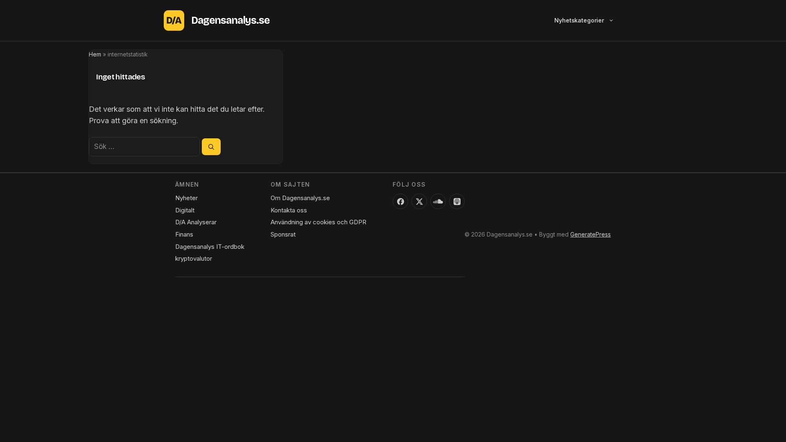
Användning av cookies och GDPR (318, 222)
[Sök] (211, 146)
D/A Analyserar (196, 222)
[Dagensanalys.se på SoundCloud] (438, 201)
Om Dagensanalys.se (300, 198)
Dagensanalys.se (230, 20)
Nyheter (186, 198)
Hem (95, 54)
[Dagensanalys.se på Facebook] (400, 201)
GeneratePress (590, 234)
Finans (184, 234)
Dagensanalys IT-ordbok (209, 246)
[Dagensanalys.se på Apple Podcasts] (457, 201)
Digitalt (184, 210)
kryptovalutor (193, 258)
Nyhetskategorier (579, 20)
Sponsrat (283, 234)
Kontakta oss (289, 210)
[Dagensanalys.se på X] (419, 201)
